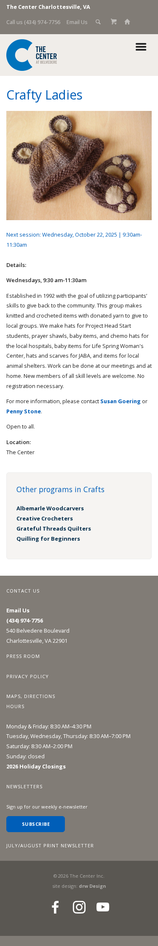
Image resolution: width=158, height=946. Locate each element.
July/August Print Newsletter (50, 845)
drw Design (92, 886)
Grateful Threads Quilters (53, 528)
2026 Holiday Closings (36, 766)
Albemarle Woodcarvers (50, 508)
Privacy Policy (27, 676)
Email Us (77, 22)
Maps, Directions (30, 696)
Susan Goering (120, 401)
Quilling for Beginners (48, 538)
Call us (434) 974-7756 (33, 22)
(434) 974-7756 (24, 620)
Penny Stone (23, 411)
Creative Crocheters (44, 518)
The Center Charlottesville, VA (48, 7)
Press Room (23, 656)
